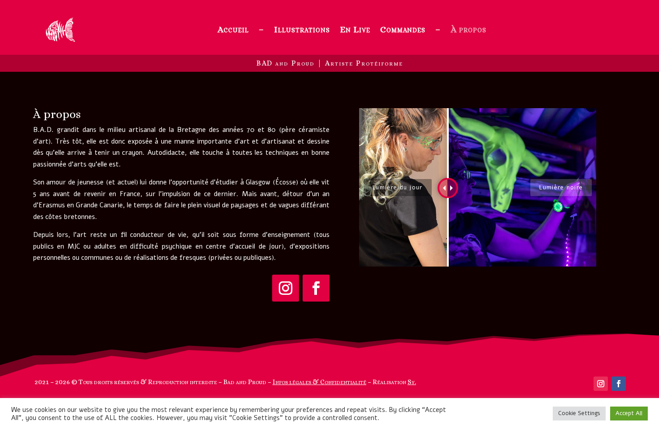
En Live (355, 29)
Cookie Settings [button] (579, 413)
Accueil (233, 29)
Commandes (402, 29)
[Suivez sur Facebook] (316, 288)
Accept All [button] (629, 413)
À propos (468, 29)
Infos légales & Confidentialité (319, 382)
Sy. (412, 382)
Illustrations (302, 29)
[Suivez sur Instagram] (285, 288)
